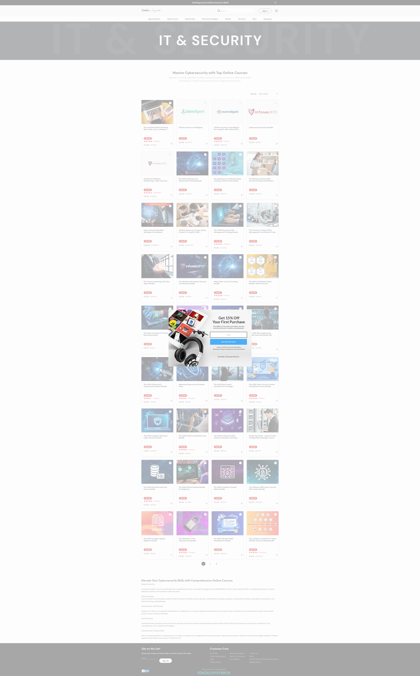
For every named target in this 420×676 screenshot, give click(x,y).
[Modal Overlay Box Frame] (210, 338)
